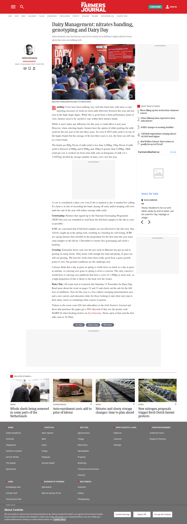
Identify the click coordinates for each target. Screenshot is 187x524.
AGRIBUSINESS (52, 16)
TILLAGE (41, 16)
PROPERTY (76, 16)
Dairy (44, 445)
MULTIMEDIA (85, 482)
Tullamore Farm (157, 433)
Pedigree (46, 457)
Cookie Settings (122, 514)
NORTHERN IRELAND (107, 16)
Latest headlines (13, 433)
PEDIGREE (95, 16)
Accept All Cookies (162, 514)
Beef (44, 439)
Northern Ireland (14, 451)
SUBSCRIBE (155, 7)
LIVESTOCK (49, 427)
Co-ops (79, 324)
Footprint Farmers (158, 439)
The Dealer (11, 463)
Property (82, 457)
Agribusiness (84, 433)
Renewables (83, 451)
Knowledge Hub (13, 487)
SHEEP (23, 16)
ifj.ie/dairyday (94, 313)
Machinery (82, 445)
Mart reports (47, 433)
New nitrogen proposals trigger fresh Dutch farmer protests (156, 412)
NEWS (12, 404)
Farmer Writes (12, 457)
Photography (84, 499)
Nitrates (107, 324)
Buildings (82, 463)
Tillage (81, 439)
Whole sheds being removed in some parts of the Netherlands (29, 412)
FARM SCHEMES (64, 16)
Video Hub (10, 505)
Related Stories (22, 376)
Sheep (45, 451)
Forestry (81, 475)
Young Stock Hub (13, 499)
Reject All (142, 514)
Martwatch (47, 487)
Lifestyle (117, 445)
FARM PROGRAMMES (161, 427)
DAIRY (17, 16)
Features (118, 433)
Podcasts (82, 487)
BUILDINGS (85, 16)
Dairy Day (93, 324)
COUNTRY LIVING (122, 16)
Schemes (10, 439)
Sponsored (11, 469)
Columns (118, 439)
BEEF (10, 16)
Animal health (48, 463)
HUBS (10, 482)
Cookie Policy (59, 519)
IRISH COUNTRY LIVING (126, 427)
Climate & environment (88, 469)
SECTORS (84, 427)
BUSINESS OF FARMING (54, 482)
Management (29, 61)
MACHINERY (32, 16)
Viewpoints (11, 445)
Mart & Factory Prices (51, 493)
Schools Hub (11, 493)
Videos (81, 493)
